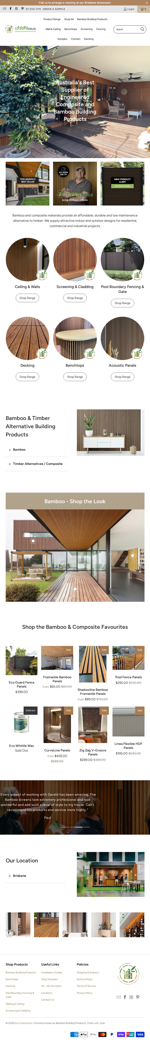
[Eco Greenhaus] (21, 29)
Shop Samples (49, 979)
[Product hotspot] (33, 541)
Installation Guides (51, 972)
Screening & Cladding (18, 1010)
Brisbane (19, 876)
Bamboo (19, 450)
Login (131, 9)
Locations (46, 993)
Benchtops (12, 979)
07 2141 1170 (33, 9)
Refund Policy (85, 979)
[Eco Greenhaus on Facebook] (10, 9)
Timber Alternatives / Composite (38, 464)
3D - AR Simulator (51, 986)
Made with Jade (96, 1023)
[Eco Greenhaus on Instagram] (16, 9)
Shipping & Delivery (88, 972)
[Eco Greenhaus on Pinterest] (22, 9)
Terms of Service (86, 986)
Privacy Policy (84, 993)
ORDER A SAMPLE (54, 9)
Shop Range (27, 298)
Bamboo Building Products (21, 972)
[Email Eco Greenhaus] (4, 9)
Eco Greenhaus (24, 1023)
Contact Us (47, 999)
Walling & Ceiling (15, 1003)
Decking (10, 986)
